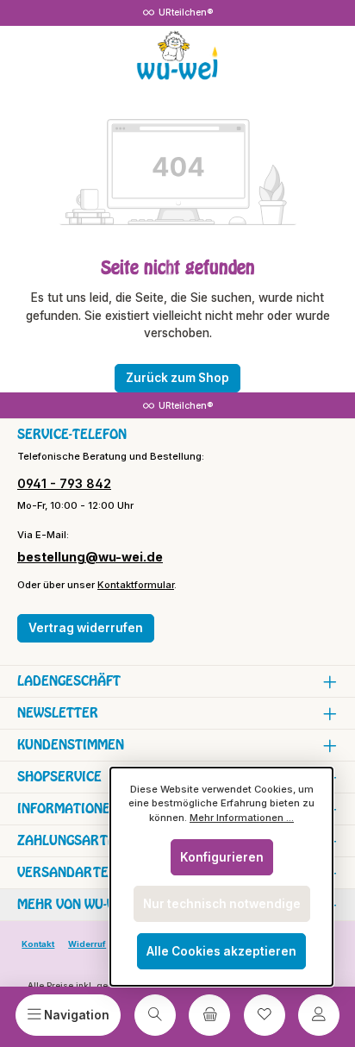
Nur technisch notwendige (222, 904)
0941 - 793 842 (64, 483)
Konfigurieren (222, 857)
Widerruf (87, 944)
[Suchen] (155, 1015)
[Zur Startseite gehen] (177, 56)
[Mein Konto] (318, 1015)
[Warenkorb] (209, 1015)
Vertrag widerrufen (85, 628)
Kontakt (38, 944)
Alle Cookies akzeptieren (221, 951)
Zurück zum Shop (177, 378)
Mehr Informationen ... (242, 818)
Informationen (68, 808)
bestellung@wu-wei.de (90, 556)
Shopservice (59, 777)
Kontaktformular (135, 585)
